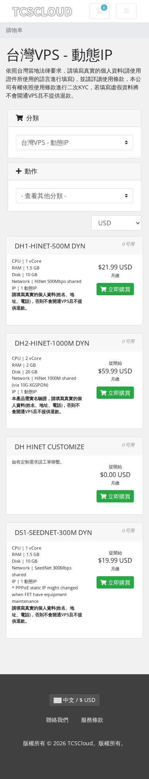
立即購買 (118, 289)
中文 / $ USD (78, 700)
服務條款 (92, 719)
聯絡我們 (57, 719)
